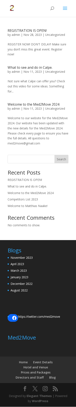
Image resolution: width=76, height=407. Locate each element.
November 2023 (22, 258)
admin (16, 35)
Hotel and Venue (35, 367)
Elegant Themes (39, 396)
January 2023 (19, 277)
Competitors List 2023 (23, 199)
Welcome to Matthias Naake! (28, 206)
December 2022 (22, 284)
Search (61, 159)
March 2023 (19, 271)
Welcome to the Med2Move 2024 (33, 104)
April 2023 (17, 264)
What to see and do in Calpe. (30, 67)
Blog (52, 377)
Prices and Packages (35, 372)
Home (23, 362)
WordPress (40, 401)
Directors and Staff (30, 377)
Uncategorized (55, 35)
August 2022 (19, 290)
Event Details (43, 362)
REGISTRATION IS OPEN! (27, 30)
